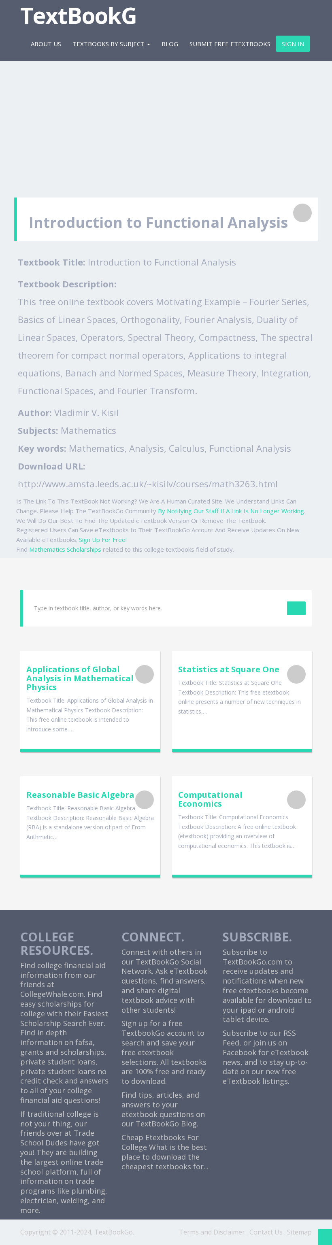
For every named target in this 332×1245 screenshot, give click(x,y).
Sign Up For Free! (103, 539)
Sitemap (299, 1232)
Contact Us (266, 1232)
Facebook (239, 1052)
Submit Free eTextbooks (229, 44)
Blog (170, 44)
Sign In (293, 44)
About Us (46, 44)
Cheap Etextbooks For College (160, 1142)
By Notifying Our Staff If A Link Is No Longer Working (231, 511)
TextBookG (78, 15)
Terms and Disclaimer (212, 1232)
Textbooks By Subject (109, 44)
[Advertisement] (166, 124)
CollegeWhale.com (52, 994)
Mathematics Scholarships (65, 549)
